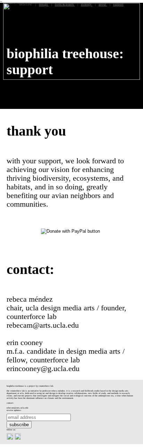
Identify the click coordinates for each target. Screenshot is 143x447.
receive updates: (14, 410)
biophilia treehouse (20, 4)
